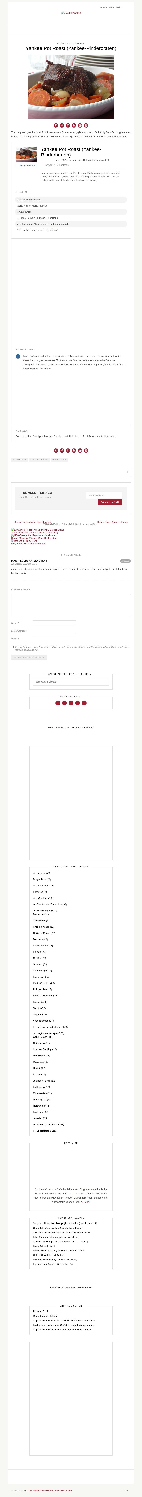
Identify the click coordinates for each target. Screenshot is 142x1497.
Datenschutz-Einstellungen (59, 1490)
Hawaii (39, 1068)
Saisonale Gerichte (50, 1124)
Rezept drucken (27, 165)
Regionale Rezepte (50, 1033)
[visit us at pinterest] (124, 29)
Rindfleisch (59, 460)
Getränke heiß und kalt (52, 904)
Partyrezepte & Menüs (52, 1027)
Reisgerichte (42, 989)
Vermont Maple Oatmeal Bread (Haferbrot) (34, 532)
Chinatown (41, 1043)
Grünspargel (42, 970)
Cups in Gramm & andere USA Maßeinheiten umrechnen (64, 1320)
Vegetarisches (43, 1020)
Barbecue (41, 914)
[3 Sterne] (47, 159)
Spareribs (40, 1001)
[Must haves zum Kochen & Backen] (71, 727)
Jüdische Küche (44, 1080)
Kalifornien (41, 1087)
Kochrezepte (47, 910)
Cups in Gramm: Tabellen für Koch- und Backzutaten (62, 1329)
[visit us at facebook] (117, 29)
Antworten (125, 561)
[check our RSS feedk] (95, 1476)
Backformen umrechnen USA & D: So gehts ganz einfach (64, 1325)
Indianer (39, 1074)
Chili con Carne (44, 933)
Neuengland (76, 43)
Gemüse (40, 964)
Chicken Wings (43, 926)
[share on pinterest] (118, 472)
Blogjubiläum (42, 879)
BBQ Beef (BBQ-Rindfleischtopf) (28, 543)
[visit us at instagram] (121, 29)
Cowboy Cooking (45, 1049)
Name (15, 623)
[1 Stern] (42, 159)
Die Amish (40, 1061)
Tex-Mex (40, 1118)
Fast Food (46, 885)
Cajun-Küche (42, 1036)
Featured (40, 891)
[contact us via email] (83, 1476)
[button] (56, 125)
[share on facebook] (110, 472)
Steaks (39, 1008)
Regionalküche (39, 460)
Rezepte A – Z (40, 1311)
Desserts (40, 939)
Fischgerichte (43, 945)
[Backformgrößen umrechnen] (71, 1287)
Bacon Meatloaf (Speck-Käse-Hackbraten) (34, 538)
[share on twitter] (114, 472)
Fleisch (61, 43)
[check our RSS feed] (128, 29)
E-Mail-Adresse (19, 631)
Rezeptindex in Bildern (45, 1315)
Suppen (40, 1014)
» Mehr (86, 1201)
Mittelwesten (42, 1093)
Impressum (39, 1490)
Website (15, 638)
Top (126, 1490)
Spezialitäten (47, 1130)
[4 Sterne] (50, 159)
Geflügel (40, 958)
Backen (44, 873)
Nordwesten (41, 1105)
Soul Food (40, 1112)
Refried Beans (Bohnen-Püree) (112, 522)
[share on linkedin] (122, 472)
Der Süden (41, 1055)
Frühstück (45, 898)
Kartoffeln (19, 460)
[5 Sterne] (53, 159)
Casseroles (42, 920)
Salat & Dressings (45, 995)
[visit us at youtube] (77, 702)
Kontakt (28, 1490)
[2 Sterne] (45, 159)
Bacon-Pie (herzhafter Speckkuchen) (32, 522)
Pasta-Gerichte (44, 983)
